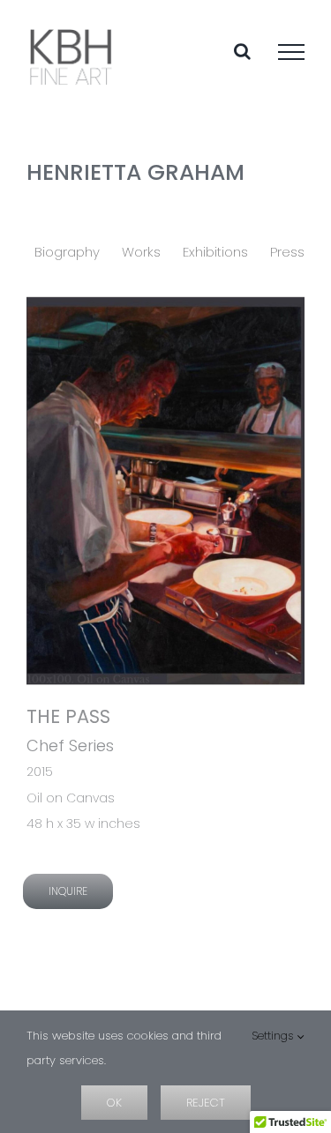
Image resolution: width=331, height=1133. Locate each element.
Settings (274, 1035)
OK (114, 1102)
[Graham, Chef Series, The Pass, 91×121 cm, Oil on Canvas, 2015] (165, 490)
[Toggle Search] (242, 51)
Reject (205, 1102)
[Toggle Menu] (291, 52)
